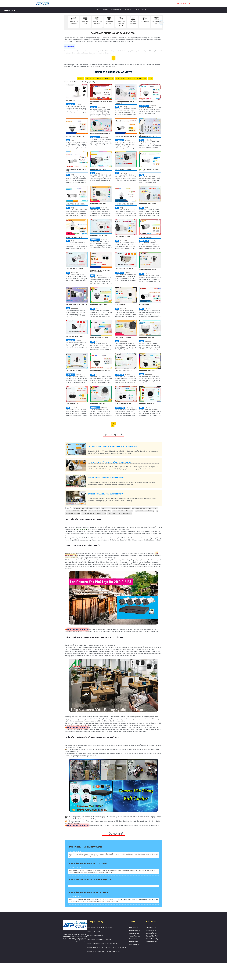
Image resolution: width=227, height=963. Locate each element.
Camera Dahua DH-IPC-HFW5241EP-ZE (100, 511)
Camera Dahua (133, 927)
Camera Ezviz (133, 942)
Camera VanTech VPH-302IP (122, 237)
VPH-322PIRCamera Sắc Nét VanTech (76, 304)
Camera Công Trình (152, 936)
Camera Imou (133, 939)
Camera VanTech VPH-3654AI (147, 337)
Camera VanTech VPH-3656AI (98, 169)
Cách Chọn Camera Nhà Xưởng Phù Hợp (106, 494)
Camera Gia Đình (151, 927)
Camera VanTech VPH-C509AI (123, 337)
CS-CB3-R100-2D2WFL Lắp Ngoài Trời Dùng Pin (87, 508)
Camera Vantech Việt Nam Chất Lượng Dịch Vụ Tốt (81, 82)
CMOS (117, 78)
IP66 (145, 78)
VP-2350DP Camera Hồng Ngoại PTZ (100, 371)
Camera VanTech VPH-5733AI (147, 370)
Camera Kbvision (134, 930)
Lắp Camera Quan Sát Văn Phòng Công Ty (94, 513)
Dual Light (88, 78)
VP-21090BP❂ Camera (145, 237)
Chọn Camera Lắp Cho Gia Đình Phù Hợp (106, 478)
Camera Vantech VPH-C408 (73, 370)
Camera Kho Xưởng (152, 939)
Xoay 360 (123, 78)
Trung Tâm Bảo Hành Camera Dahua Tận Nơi (88, 892)
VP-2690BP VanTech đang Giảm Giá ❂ (125, 136)
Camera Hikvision (134, 933)
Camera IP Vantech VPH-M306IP (124, 269)
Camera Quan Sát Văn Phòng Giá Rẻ (123, 511)
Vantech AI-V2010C (71, 100)
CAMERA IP (137, 10)
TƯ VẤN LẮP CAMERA (102, 10)
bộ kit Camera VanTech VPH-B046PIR (149, 136)
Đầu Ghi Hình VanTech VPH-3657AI (100, 133)
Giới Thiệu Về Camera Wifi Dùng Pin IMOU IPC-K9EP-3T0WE (113, 446)
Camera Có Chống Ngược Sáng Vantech (113, 33)
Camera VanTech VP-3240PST (98, 304)
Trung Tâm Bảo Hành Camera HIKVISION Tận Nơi (90, 880)
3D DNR (151, 78)
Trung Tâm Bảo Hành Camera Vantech (86, 847)
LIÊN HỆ (144, 10)
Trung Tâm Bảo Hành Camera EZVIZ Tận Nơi (88, 863)
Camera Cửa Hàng (151, 933)
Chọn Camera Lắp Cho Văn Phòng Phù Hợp (120, 513)
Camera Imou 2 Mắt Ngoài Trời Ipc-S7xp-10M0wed (110, 462)
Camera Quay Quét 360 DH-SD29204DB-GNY (144, 508)
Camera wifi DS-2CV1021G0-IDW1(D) (76, 511)
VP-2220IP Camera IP (145, 304)
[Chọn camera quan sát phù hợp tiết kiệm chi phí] (161, 22)
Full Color (107, 78)
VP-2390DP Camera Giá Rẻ (146, 102)
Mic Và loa (80, 78)
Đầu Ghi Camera (134, 944)
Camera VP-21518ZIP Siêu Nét (74, 237)
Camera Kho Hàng (151, 942)
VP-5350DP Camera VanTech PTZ (75, 136)
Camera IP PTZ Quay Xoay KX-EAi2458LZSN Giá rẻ (116, 508)
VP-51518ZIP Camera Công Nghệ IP (124, 204)
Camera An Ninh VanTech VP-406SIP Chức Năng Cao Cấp (100, 270)
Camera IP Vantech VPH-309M (74, 336)
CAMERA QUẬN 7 (9, 10)
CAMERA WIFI (128, 10)
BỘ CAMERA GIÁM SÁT (116, 10)
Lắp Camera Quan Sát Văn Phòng (144, 511)
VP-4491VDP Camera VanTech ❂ (99, 337)
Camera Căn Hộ (151, 930)
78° (94, 78)
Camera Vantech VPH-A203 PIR (74, 269)
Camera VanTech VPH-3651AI (98, 403)
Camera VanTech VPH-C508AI (147, 270)
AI (112, 78)
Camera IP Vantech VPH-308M (98, 235)
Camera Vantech (134, 936)
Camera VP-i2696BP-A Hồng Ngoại (75, 204)
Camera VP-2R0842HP (72, 404)
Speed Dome (131, 78)
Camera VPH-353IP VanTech (147, 403)
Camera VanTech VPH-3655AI (123, 169)
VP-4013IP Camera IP (120, 304)
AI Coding (139, 78)
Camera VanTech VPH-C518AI (147, 203)
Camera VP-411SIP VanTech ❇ (123, 371)
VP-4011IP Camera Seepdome (123, 404)
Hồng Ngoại (100, 78)
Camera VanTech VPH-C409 (98, 204)
